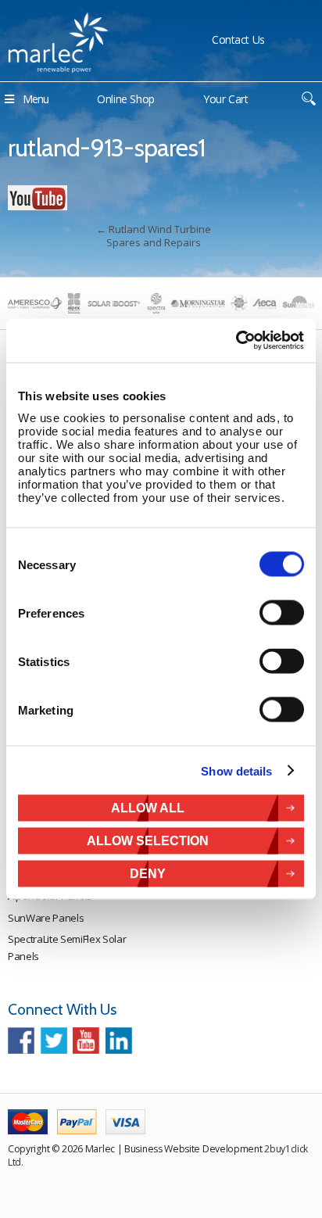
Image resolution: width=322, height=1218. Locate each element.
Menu (35, 98)
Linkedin (119, 1040)
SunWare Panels (46, 918)
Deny (148, 873)
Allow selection (148, 840)
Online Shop (126, 98)
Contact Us (238, 39)
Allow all (147, 808)
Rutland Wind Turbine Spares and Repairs (153, 235)
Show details (236, 770)
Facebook (21, 1040)
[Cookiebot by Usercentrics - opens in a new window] (235, 341)
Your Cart (226, 98)
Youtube (86, 1040)
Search (308, 99)
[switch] (281, 612)
